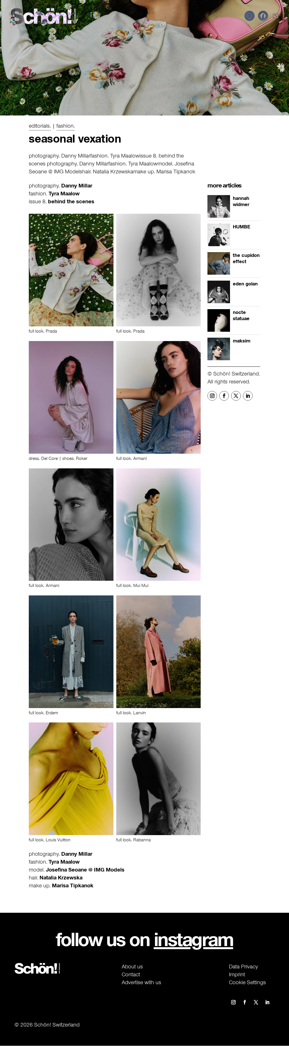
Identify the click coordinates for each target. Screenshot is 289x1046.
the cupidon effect (246, 258)
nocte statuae (241, 315)
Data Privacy (243, 966)
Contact (131, 974)
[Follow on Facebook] (224, 396)
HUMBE (241, 227)
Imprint (237, 974)
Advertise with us (141, 982)
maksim (241, 341)
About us (132, 966)
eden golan (245, 284)
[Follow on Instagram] (212, 396)
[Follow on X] (236, 396)
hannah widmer (241, 201)
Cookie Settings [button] (247, 982)
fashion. (65, 126)
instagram (193, 939)
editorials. (40, 126)
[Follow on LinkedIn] (248, 396)
